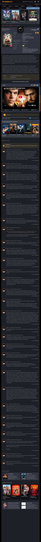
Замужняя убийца (24, 496)
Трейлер (4, 85)
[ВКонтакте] (31, 85)
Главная (4, 6)
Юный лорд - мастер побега (13, 503)
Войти (25, 1)
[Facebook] (33, 85)
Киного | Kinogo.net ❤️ (7, 25)
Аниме (37, 6)
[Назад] (38, 17)
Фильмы (10, 6)
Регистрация (30, 1)
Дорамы (22, 6)
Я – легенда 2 (10, 473)
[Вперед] (38, 15)
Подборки (8, 8)
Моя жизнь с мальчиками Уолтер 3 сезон (6, 497)
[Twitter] (37, 85)
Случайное (33, 8)
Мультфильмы (30, 6)
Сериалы (16, 6)
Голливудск (14, 496)
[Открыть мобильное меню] (38, 2)
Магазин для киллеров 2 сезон (33, 497)
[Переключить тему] (35, 2)
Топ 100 (20, 8)
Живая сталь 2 (29, 473)
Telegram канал (36, 117)
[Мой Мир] (36, 85)
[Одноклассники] (34, 85)
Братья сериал (29, 503)
